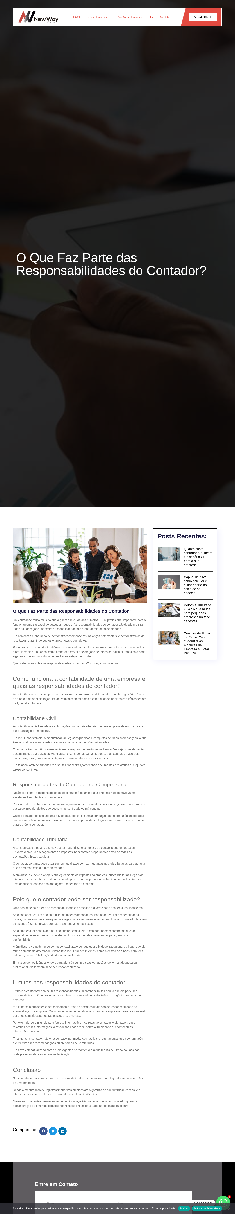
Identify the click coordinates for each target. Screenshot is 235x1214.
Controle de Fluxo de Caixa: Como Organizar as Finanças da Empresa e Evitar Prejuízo (197, 643)
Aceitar (184, 1208)
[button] (43, 1131)
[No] (229, 1208)
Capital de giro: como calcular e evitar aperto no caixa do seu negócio (195, 585)
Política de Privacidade (207, 1208)
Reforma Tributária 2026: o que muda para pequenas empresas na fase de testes (197, 613)
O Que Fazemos (97, 16)
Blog (151, 16)
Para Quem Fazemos (129, 16)
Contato (164, 16)
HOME (77, 16)
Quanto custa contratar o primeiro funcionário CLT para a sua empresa (198, 557)
